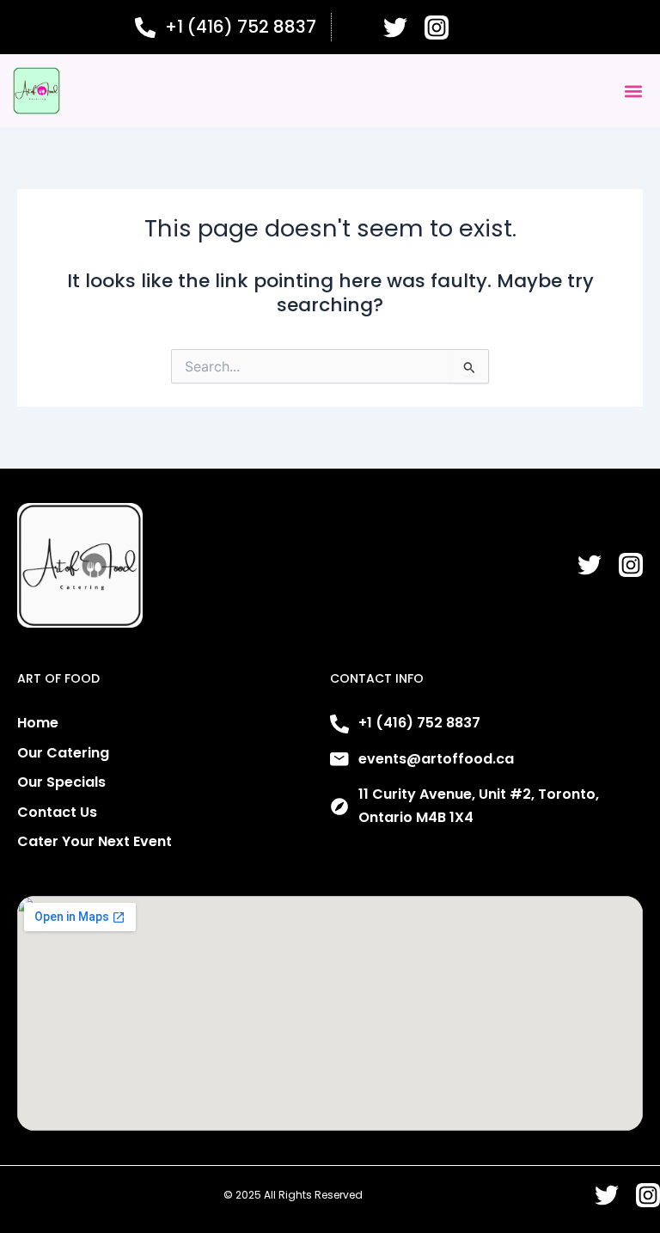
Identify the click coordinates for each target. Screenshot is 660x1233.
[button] (633, 91)
